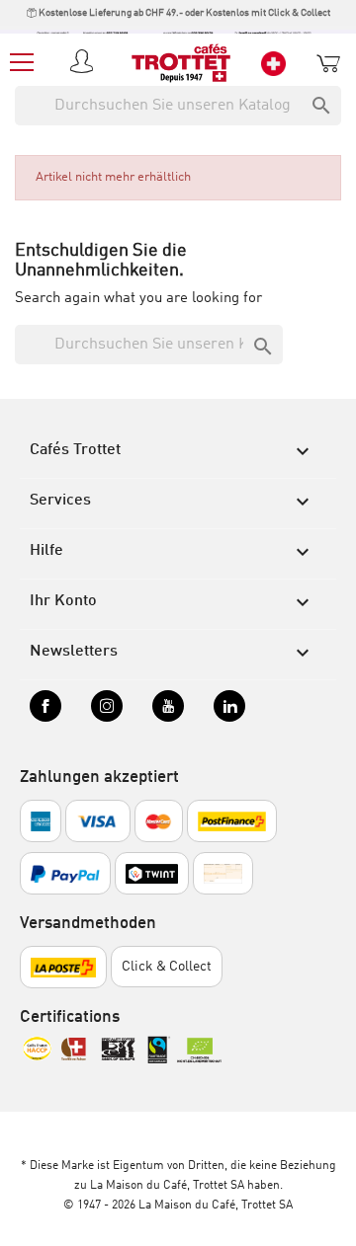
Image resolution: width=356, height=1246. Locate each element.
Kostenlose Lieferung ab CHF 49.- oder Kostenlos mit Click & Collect (183, 13)
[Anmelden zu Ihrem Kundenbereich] (85, 63)
